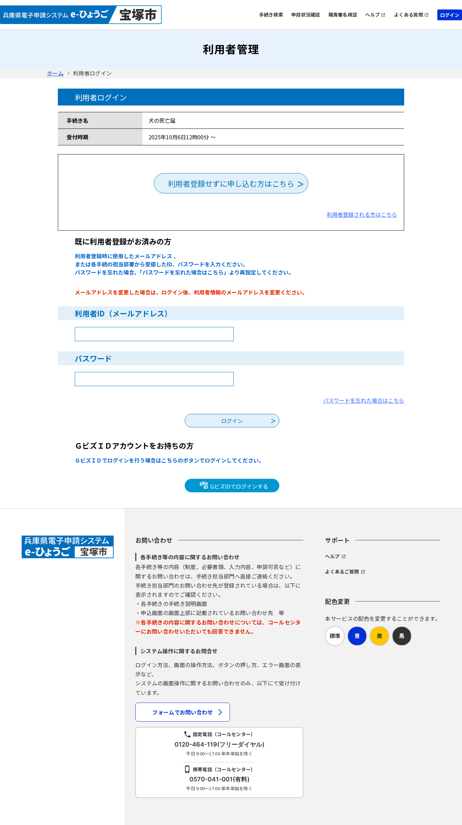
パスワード (93, 358)
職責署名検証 (342, 14)
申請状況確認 (305, 14)
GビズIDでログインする (238, 486)
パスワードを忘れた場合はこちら (363, 400)
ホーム (55, 73)
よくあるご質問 (342, 571)
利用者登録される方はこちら (362, 214)
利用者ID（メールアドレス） (123, 313)
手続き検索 (271, 14)
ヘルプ (372, 14)
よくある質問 (408, 14)
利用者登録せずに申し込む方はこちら (231, 183)
